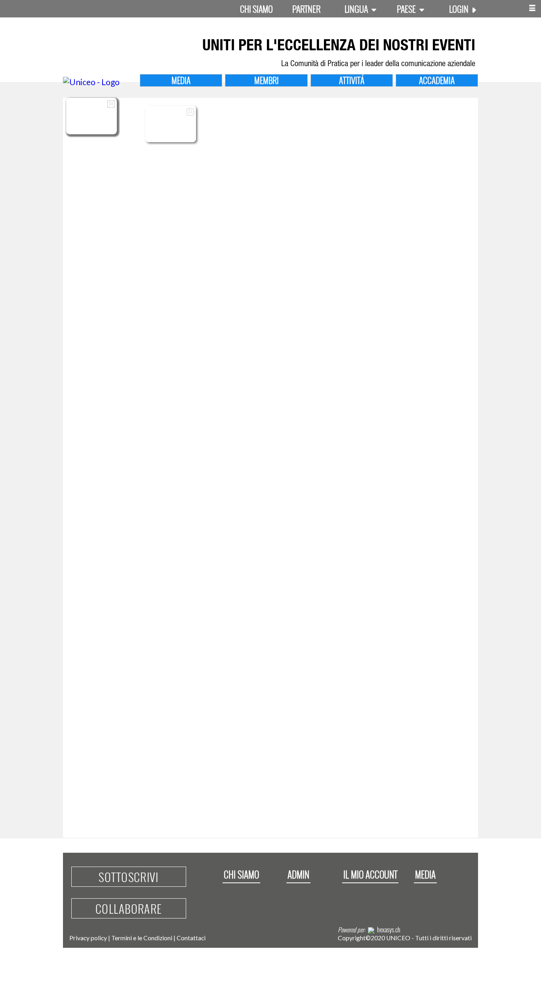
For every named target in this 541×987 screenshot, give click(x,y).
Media (180, 80)
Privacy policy (88, 937)
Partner (306, 8)
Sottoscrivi (128, 876)
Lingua (357, 8)
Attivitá (351, 80)
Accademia (437, 80)
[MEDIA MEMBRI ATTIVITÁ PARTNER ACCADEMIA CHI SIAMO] (532, 8)
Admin (298, 874)
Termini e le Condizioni (141, 937)
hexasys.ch (388, 929)
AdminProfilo (171, 132)
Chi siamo (256, 8)
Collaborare (128, 908)
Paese (407, 8)
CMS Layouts (91, 128)
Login (459, 8)
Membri (266, 80)
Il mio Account (370, 874)
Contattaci (191, 937)
